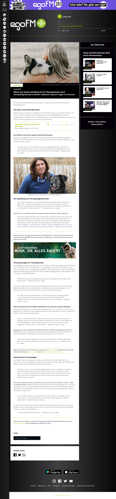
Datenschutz (41, 486)
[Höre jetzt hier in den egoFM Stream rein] (45, 250)
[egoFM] (28, 30)
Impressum (56, 486)
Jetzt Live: (67, 17)
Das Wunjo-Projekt (20, 438)
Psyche (92, 122)
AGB (49, 486)
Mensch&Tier (97, 124)
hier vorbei (52, 350)
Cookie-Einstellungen (68, 486)
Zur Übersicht (97, 44)
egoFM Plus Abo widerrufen (85, 486)
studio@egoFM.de (19, 423)
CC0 (77, 84)
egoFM (103, 30)
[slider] (55, 125)
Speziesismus (32, 352)
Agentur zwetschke (65, 495)
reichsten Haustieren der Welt (52, 352)
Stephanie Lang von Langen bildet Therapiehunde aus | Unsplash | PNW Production (58, 84)
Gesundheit (101, 122)
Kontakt (33, 486)
